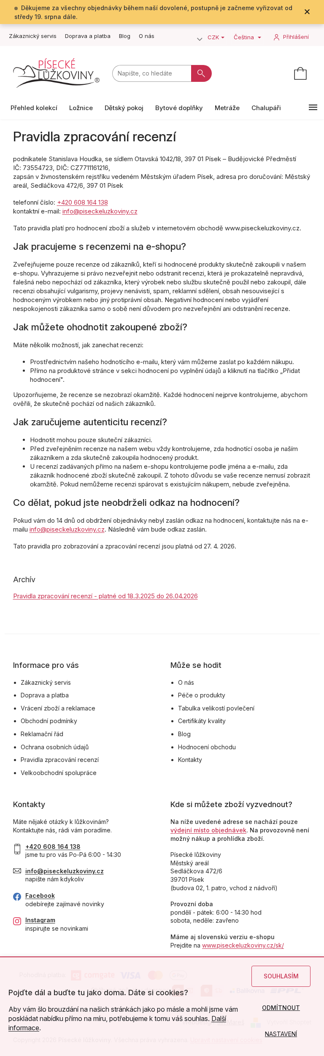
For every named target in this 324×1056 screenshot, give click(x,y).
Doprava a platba (88, 35)
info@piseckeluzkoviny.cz (100, 211)
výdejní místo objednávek (208, 830)
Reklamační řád (42, 733)
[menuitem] (34, 108)
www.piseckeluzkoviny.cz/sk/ (243, 945)
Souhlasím (281, 976)
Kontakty (190, 759)
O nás (146, 35)
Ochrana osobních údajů (55, 747)
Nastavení (281, 1033)
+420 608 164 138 (82, 202)
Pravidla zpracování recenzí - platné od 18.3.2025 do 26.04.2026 (105, 596)
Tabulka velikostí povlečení (216, 708)
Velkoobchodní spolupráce (59, 772)
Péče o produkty (201, 695)
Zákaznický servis (33, 35)
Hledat (201, 73)
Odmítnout (281, 1007)
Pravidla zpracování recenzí (60, 759)
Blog (124, 35)
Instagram (40, 920)
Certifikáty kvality (202, 720)
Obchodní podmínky (49, 720)
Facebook (40, 895)
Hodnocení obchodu (207, 747)
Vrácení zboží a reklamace (58, 708)
